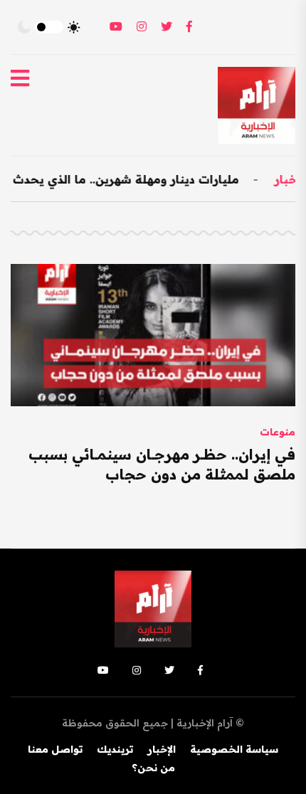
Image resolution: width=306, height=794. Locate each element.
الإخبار (161, 749)
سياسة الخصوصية (234, 749)
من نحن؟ (153, 767)
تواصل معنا (55, 749)
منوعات (277, 431)
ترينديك (115, 749)
